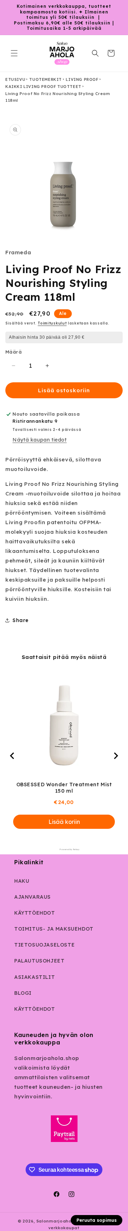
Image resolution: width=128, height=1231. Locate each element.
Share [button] (20, 620)
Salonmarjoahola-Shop (63, 1221)
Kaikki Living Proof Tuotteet (43, 86)
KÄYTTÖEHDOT (34, 913)
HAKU (21, 881)
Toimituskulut (52, 323)
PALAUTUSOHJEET (39, 961)
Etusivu (15, 79)
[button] (14, 53)
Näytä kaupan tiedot (39, 440)
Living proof (82, 79)
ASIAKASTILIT (34, 977)
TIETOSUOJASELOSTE (44, 945)
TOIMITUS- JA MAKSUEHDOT (54, 929)
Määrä (13, 352)
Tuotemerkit (45, 79)
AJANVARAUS (32, 897)
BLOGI (23, 993)
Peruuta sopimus (96, 1220)
